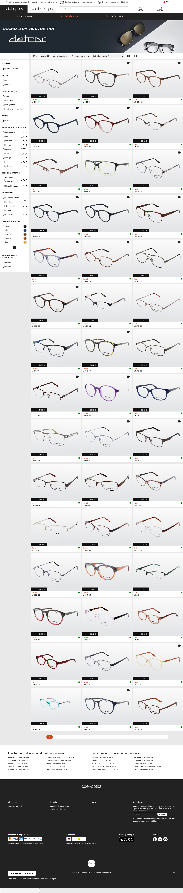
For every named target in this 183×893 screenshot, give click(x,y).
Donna (7, 80)
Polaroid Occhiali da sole (18, 769)
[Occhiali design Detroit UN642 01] (107, 346)
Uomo (7, 85)
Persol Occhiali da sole (17, 763)
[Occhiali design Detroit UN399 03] (158, 615)
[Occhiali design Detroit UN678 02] (158, 167)
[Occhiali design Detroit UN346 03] (158, 391)
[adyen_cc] (10, 839)
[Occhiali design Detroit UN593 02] (107, 122)
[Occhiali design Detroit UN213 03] (56, 77)
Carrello (160, 11)
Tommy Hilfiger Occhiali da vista (147, 766)
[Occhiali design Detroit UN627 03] (56, 212)
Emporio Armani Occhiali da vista (106, 769)
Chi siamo (12, 802)
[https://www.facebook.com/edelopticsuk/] (155, 839)
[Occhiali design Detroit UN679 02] (107, 660)
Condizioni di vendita (17, 879)
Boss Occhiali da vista (143, 763)
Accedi (140, 11)
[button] (14, 9)
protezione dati (33, 879)
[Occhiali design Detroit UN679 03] (158, 525)
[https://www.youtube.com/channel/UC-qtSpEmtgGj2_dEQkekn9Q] (165, 839)
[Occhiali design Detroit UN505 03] (158, 570)
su (173, 873)
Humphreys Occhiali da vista (104, 763)
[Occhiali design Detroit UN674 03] (158, 122)
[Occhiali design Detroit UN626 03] (107, 212)
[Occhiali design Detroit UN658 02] (56, 615)
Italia (167, 2)
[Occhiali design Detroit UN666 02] (56, 570)
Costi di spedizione (58, 809)
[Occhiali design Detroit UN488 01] (107, 257)
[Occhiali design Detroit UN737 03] (56, 705)
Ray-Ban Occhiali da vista (102, 757)
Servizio (53, 802)
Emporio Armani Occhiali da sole (60, 757)
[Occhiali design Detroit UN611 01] (56, 346)
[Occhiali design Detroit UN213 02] (158, 301)
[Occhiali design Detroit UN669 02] (107, 436)
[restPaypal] (28, 839)
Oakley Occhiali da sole (18, 760)
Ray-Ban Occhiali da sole (18, 757)
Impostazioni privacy (16, 806)
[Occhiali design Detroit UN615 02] (158, 436)
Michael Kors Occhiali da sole (58, 760)
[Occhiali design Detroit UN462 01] (56, 481)
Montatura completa (9, 180)
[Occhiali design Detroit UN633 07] (107, 167)
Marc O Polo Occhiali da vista (104, 766)
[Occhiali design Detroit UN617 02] (56, 167)
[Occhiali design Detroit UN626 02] (56, 301)
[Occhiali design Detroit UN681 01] (56, 257)
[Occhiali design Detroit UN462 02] (107, 481)
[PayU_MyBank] (39, 839)
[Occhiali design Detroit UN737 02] (158, 660)
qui (156, 821)
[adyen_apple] (34, 839)
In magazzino (10, 105)
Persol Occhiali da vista (143, 757)
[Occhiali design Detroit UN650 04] (56, 436)
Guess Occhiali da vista (143, 760)
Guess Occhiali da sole (55, 763)
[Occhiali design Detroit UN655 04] (107, 77)
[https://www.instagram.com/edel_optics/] (160, 839)
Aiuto (94, 802)
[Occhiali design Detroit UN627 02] (158, 77)
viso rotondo (10, 206)
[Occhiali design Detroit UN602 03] (56, 122)
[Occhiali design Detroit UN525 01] (56, 660)
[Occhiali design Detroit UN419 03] (158, 705)
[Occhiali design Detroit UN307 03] (56, 525)
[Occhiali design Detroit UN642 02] (107, 705)
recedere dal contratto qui (22, 873)
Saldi (7, 96)
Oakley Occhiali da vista (101, 760)
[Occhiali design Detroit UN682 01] (107, 615)
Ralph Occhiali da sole (55, 766)
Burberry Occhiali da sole (56, 769)
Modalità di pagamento (59, 806)
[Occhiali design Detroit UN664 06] (107, 391)
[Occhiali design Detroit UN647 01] (107, 570)
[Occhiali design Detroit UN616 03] (158, 212)
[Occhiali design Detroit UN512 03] (158, 346)
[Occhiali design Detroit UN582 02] (158, 257)
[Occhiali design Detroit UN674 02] (107, 301)
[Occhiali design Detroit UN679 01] (107, 525)
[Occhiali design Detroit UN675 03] (158, 481)
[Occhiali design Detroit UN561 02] (56, 391)
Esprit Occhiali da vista (143, 769)
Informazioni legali (48, 879)
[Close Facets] (14, 56)
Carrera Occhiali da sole (18, 766)
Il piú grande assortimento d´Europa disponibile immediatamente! (32, 2)
